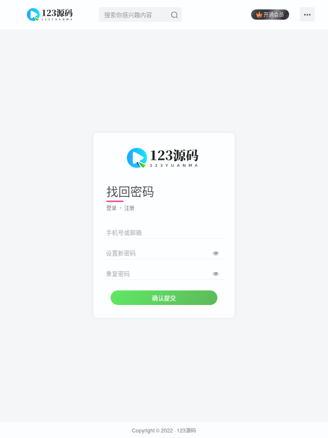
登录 (111, 207)
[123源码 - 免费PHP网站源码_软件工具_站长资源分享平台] (50, 13)
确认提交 (164, 297)
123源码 (186, 430)
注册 (129, 207)
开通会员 (274, 14)
